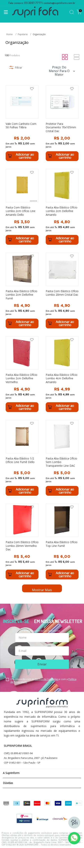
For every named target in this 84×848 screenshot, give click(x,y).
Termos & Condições (46, 679)
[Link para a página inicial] (9, 34)
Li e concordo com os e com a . (43, 680)
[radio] (65, 57)
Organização (39, 34)
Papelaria (23, 34)
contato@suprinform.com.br (59, 3)
